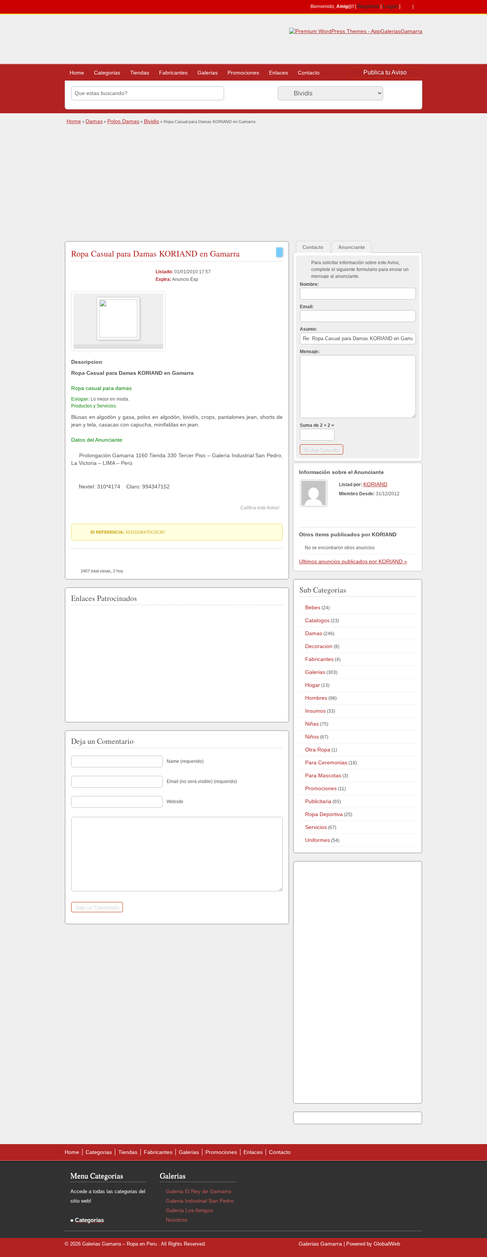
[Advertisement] (243, 182)
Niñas (312, 724)
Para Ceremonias (326, 762)
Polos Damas (123, 121)
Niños (312, 737)
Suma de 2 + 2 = (317, 425)
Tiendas (139, 73)
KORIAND (375, 484)
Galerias (207, 73)
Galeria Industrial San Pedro (200, 1201)
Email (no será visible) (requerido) (202, 781)
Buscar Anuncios (401, 93)
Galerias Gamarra (320, 1244)
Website (175, 801)
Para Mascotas (323, 775)
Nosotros (177, 1220)
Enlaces (278, 73)
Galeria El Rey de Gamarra (198, 1191)
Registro (368, 6)
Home (77, 73)
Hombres (316, 698)
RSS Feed (406, 7)
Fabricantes (173, 73)
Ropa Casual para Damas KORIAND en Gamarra (155, 253)
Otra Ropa (317, 750)
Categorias (107, 73)
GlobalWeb (387, 1244)
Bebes (312, 607)
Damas (94, 121)
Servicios (316, 827)
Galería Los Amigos (189, 1210)
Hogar (312, 685)
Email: (307, 306)
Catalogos (317, 620)
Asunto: (308, 329)
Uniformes (317, 840)
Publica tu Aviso (385, 72)
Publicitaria (318, 801)
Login (390, 6)
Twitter (418, 7)
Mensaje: (310, 351)
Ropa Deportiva (324, 814)
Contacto (309, 73)
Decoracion (319, 646)
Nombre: (309, 284)
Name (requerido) (185, 761)
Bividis (151, 121)
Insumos (315, 711)
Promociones (243, 73)
